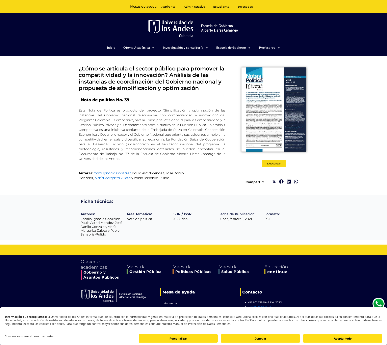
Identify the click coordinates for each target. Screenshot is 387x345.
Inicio (111, 47)
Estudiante (221, 6)
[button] (274, 181)
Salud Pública (235, 272)
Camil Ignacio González (112, 173)
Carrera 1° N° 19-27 (259, 306)
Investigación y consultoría (183, 47)
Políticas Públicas (193, 272)
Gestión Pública (145, 272)
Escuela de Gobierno (231, 47)
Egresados (245, 6)
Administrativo (194, 6)
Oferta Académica (136, 47)
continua (277, 271)
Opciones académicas (94, 264)
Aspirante (168, 6)
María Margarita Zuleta (113, 178)
